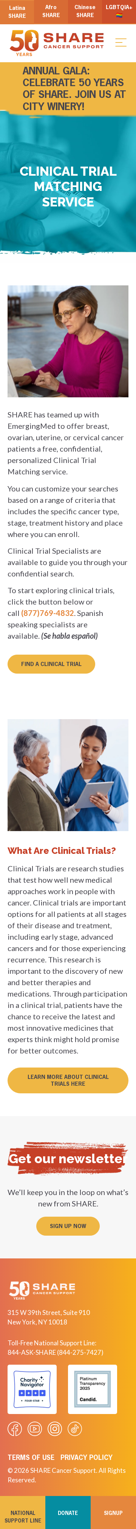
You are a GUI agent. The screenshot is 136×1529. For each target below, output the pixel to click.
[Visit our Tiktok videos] (75, 1429)
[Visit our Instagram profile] (55, 1429)
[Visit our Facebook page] (15, 1429)
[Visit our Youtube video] (35, 1429)
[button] (120, 42)
